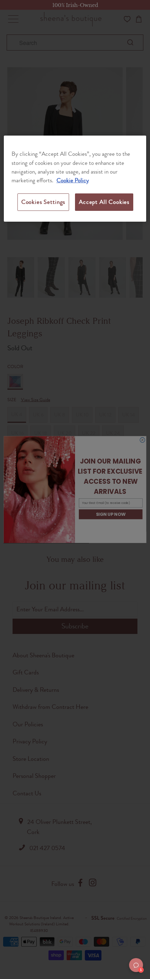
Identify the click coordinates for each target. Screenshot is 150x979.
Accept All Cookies (104, 202)
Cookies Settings (43, 202)
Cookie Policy (73, 180)
